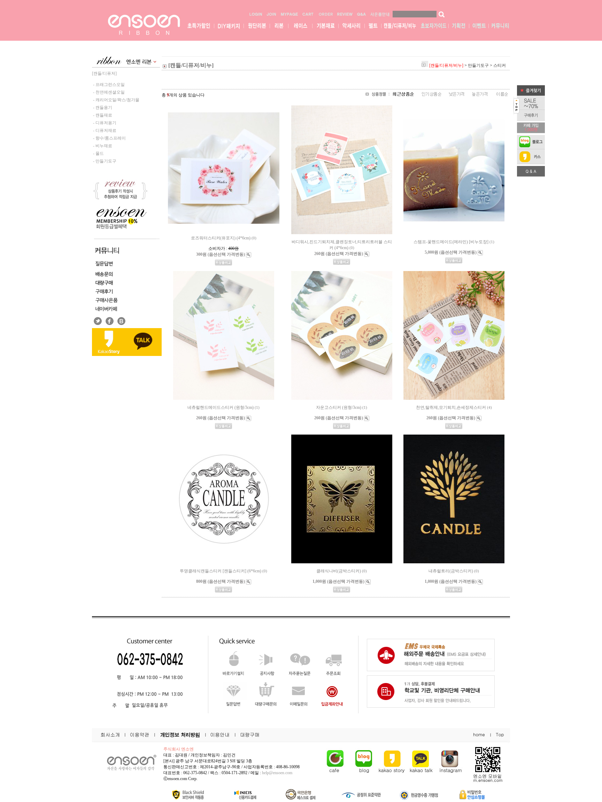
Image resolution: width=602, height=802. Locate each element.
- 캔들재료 (102, 115)
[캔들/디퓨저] (104, 73)
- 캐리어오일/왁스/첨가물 (115, 99)
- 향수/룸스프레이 (109, 138)
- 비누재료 (102, 145)
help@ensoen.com (277, 772)
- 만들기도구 (104, 161)
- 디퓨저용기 (104, 122)
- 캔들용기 (102, 107)
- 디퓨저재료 (104, 130)
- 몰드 (98, 153)
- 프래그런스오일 (108, 84)
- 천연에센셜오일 (108, 92)
